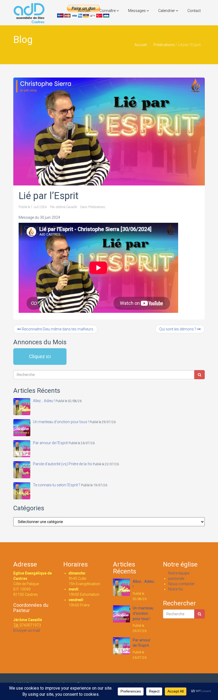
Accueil (84, 11)
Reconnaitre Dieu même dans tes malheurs (57, 329)
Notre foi (175, 589)
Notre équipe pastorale (178, 576)
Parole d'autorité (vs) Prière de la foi (62, 464)
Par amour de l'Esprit (50, 443)
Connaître (107, 11)
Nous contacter (181, 584)
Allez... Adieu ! (44, 401)
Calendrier (167, 11)
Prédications (164, 45)
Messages (137, 11)
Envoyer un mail (26, 630)
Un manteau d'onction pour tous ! (61, 422)
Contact (194, 11)
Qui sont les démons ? (178, 329)
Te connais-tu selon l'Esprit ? (56, 485)
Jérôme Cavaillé (66, 207)
